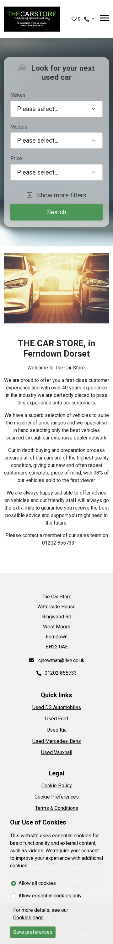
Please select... (37, 172)
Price (16, 158)
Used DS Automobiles (56, 707)
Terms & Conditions (56, 808)
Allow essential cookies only (50, 896)
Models (18, 127)
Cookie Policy (56, 786)
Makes (17, 95)
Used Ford (56, 719)
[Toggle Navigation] (104, 19)
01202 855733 (61, 673)
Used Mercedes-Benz (56, 741)
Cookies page (28, 918)
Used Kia (57, 730)
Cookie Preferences (57, 797)
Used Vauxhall (56, 752)
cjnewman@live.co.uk (60, 660)
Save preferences (32, 932)
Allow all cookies (37, 883)
